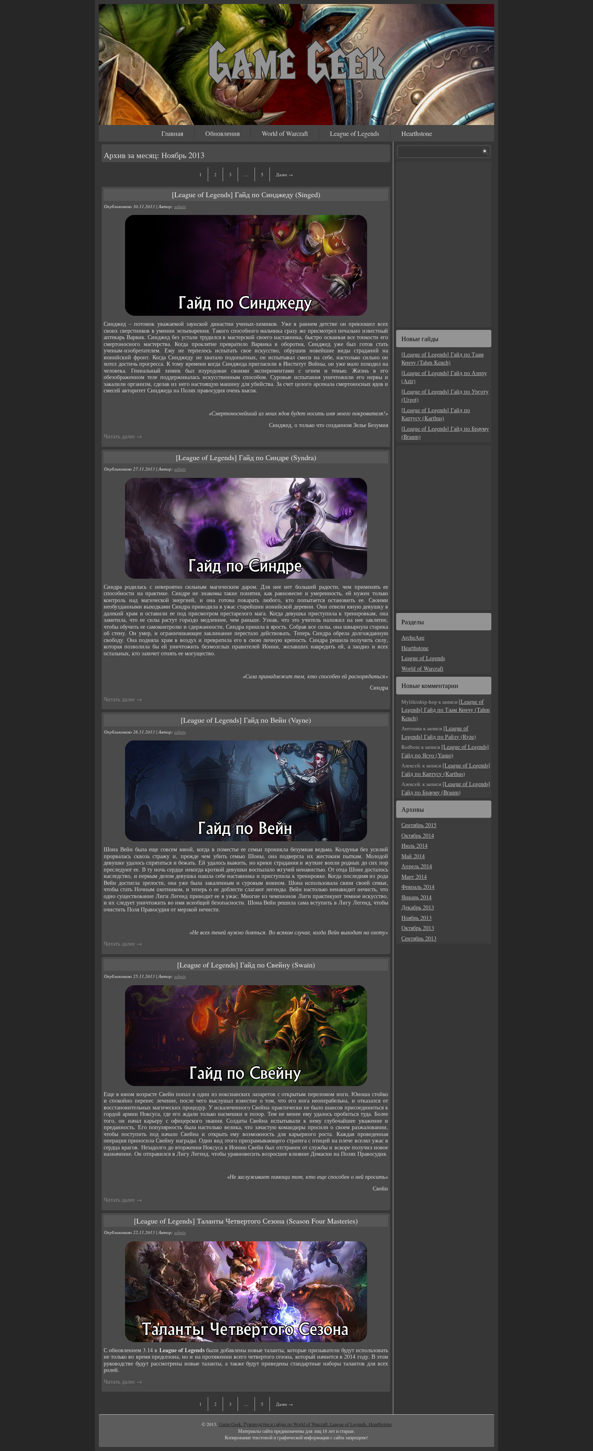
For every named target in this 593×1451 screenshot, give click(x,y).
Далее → (284, 174)
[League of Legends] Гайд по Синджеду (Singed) (246, 194)
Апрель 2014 (416, 866)
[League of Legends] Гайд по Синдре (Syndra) (246, 457)
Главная (172, 133)
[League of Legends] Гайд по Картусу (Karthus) (435, 414)
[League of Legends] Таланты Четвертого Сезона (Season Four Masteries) (246, 1221)
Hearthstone (416, 133)
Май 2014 (413, 856)
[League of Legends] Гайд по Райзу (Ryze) (438, 732)
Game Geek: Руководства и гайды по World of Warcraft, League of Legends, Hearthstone (305, 1424)
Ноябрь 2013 (416, 917)
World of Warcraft (285, 133)
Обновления (222, 133)
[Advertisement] (445, 243)
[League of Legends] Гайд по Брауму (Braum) (445, 788)
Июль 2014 (414, 845)
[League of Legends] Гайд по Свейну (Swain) (246, 964)
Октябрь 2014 (417, 835)
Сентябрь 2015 (418, 825)
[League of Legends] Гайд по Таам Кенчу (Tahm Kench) (442, 358)
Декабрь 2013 (417, 907)
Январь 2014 (416, 897)
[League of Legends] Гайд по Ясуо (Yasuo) (445, 751)
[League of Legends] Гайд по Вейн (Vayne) (246, 720)
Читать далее (123, 436)
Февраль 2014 (417, 886)
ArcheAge (412, 637)
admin (180, 206)
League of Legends (354, 133)
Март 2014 (414, 876)
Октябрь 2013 (417, 928)
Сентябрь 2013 (418, 938)
